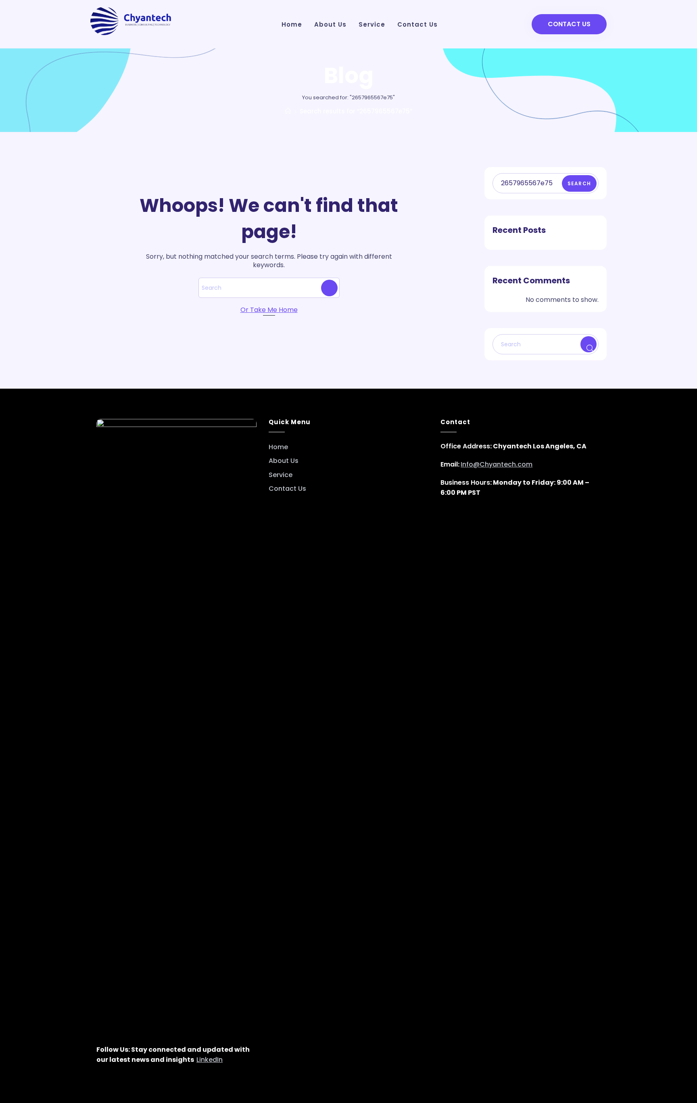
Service (280, 475)
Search (579, 183)
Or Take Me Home (269, 309)
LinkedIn (209, 1059)
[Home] (288, 111)
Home (278, 447)
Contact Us (569, 24)
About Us (283, 460)
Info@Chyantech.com (496, 464)
